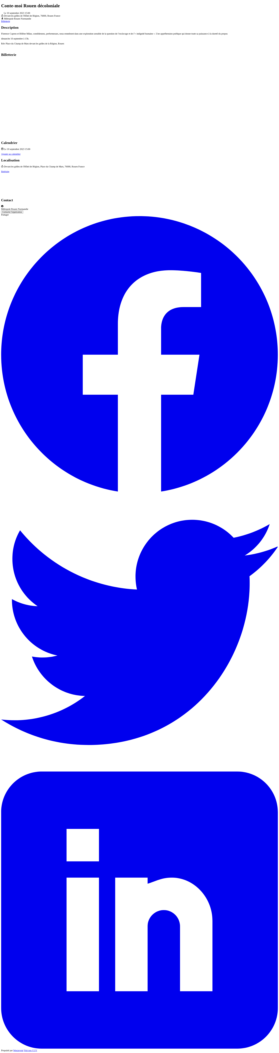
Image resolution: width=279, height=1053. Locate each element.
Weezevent (18, 1050)
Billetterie (5, 21)
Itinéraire (5, 171)
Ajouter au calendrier (10, 154)
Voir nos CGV (30, 1050)
